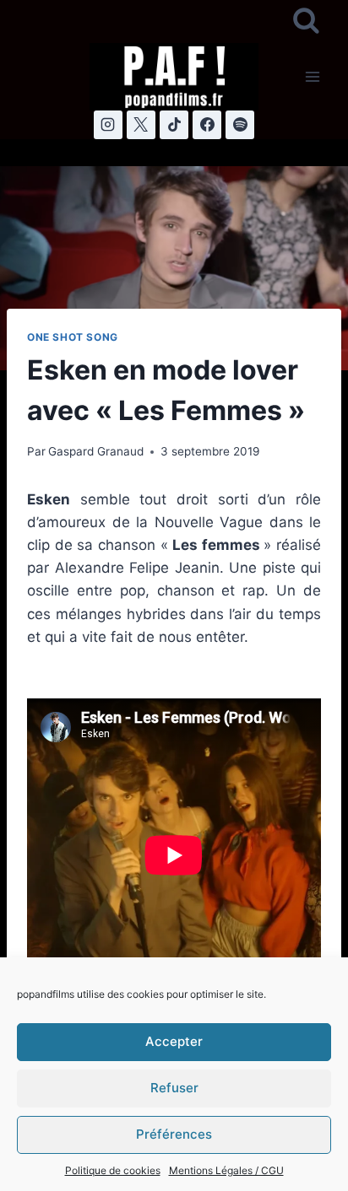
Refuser (174, 1088)
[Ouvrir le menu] (312, 76)
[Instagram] (108, 124)
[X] (141, 124)
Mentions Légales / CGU (226, 1170)
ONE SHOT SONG (72, 337)
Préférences (174, 1134)
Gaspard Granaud (96, 451)
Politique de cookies (112, 1170)
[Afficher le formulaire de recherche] (306, 21)
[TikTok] (174, 124)
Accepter (174, 1041)
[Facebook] (207, 124)
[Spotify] (240, 124)
